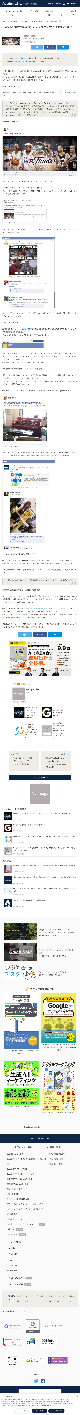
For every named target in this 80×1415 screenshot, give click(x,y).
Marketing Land (22, 58)
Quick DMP (11, 1229)
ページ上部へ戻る (38, 1138)
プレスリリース (13, 1265)
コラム (62, 13)
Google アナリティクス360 (17, 1169)
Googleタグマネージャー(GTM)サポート (22, 1174)
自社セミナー (12, 1270)
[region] (40, 1404)
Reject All (39, 1411)
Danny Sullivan (38, 38)
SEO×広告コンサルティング (17, 1184)
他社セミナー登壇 (55, 1164)
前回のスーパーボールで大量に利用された (36, 608)
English (58, 3)
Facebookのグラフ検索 (22, 329)
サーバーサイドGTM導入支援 (18, 1199)
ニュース (10, 1260)
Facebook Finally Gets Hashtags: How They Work (25, 61)
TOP (3, 21)
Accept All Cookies (56, 1411)
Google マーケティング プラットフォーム (22, 1224)
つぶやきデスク (13, 1234)
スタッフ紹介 (33, 13)
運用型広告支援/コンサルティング (19, 1179)
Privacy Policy (46, 1405)
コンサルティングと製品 (12, 13)
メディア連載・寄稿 (55, 1159)
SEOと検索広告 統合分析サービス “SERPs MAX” (25, 1204)
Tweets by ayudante (32, 1127)
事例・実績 (49, 13)
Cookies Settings (22, 1411)
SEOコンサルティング (15, 1154)
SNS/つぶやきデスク (20, 21)
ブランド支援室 (13, 1194)
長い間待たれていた (42, 596)
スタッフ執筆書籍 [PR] (56, 1154)
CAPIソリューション (14, 1219)
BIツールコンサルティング (17, 1189)
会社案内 (73, 13)
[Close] (78, 1396)
